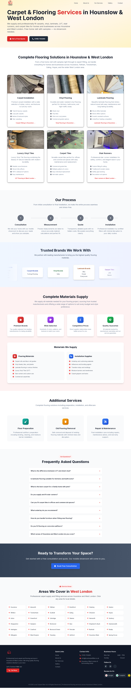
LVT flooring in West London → (25, 178)
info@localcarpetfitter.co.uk (90, 658)
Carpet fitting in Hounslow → (25, 123)
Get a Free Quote (18, 39)
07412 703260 (39, 39)
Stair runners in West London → (105, 178)
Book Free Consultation (67, 566)
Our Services (98, 3)
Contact (120, 3)
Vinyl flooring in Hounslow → (65, 123)
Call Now (14, 670)
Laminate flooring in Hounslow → (105, 123)
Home (76, 3)
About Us (86, 3)
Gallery (110, 3)
